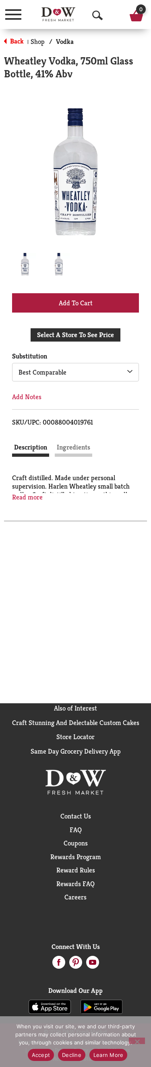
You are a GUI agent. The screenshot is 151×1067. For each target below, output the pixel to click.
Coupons (76, 843)
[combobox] (75, 372)
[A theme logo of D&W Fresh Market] (58, 14)
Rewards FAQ (75, 883)
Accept (41, 1055)
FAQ (76, 829)
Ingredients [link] (73, 447)
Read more (27, 497)
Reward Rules (75, 870)
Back (16, 41)
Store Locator (75, 736)
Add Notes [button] (26, 396)
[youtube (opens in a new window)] (92, 964)
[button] (25, 264)
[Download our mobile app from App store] (50, 1006)
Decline (71, 1055)
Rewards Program (75, 856)
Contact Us (75, 816)
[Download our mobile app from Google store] (102, 1006)
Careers (75, 897)
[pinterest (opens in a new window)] (75, 964)
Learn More (108, 1055)
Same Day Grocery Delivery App (76, 751)
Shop (38, 41)
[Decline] (137, 1041)
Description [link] (30, 447)
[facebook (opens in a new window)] (58, 964)
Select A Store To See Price (75, 334)
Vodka (65, 41)
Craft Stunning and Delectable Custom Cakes (75, 722)
